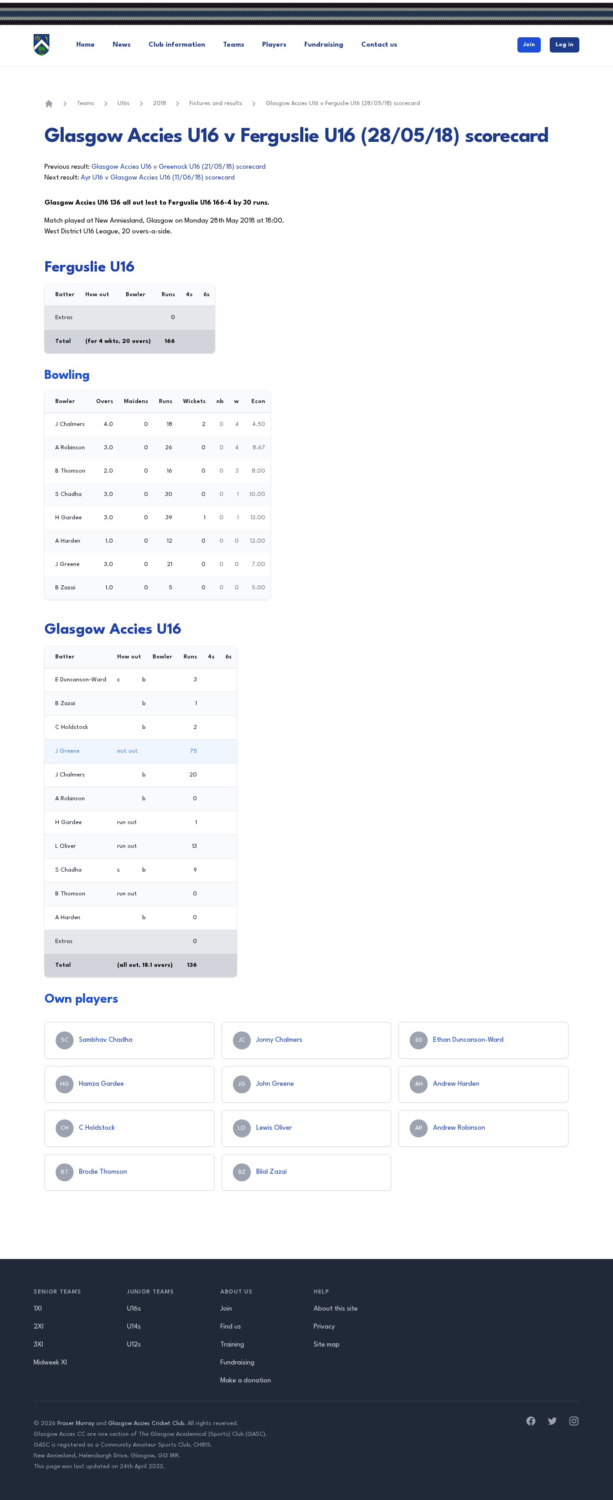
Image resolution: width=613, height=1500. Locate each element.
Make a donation (245, 1380)
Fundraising (323, 45)
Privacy (324, 1327)
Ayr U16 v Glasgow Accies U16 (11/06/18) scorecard (158, 178)
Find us (230, 1327)
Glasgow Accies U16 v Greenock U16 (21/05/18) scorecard (179, 167)
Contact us (379, 45)
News (122, 45)
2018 (159, 103)
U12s (134, 1345)
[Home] (48, 103)
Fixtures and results (215, 103)
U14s (134, 1327)
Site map (327, 1345)
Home (85, 45)
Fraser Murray (75, 1423)
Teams (233, 45)
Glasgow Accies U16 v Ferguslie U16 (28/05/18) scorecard (343, 103)
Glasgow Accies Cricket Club (146, 1423)
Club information (177, 45)
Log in (565, 45)
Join (529, 45)
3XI (38, 1345)
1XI (38, 1309)
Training (232, 1345)
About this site (336, 1309)
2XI (39, 1327)
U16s (124, 103)
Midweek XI (50, 1363)
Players (274, 45)
